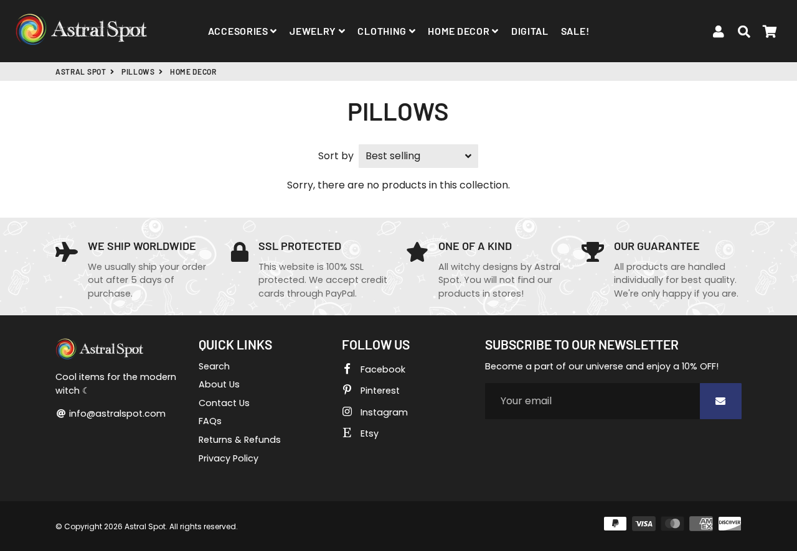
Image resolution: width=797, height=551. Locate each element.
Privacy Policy (228, 458)
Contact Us (224, 403)
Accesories (239, 31)
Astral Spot (80, 71)
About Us (219, 384)
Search (214, 366)
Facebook (381, 369)
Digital (530, 31)
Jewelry (314, 31)
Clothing (382, 31)
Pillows (138, 71)
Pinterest (379, 390)
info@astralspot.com (116, 413)
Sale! (575, 31)
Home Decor (460, 31)
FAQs (210, 421)
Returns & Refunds (240, 439)
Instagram (383, 412)
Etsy (368, 433)
